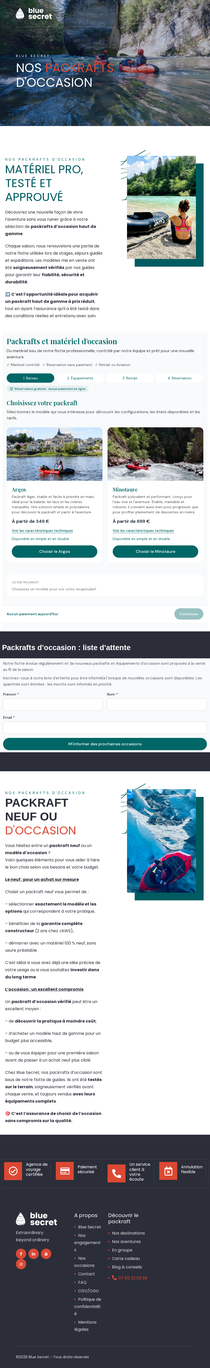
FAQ (82, 1282)
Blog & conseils (127, 1267)
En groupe (122, 1250)
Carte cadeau (126, 1258)
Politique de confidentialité (87, 1306)
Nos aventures (126, 1242)
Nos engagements (87, 1242)
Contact (86, 1274)
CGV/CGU (88, 1291)
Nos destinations (128, 1233)
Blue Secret (89, 1227)
